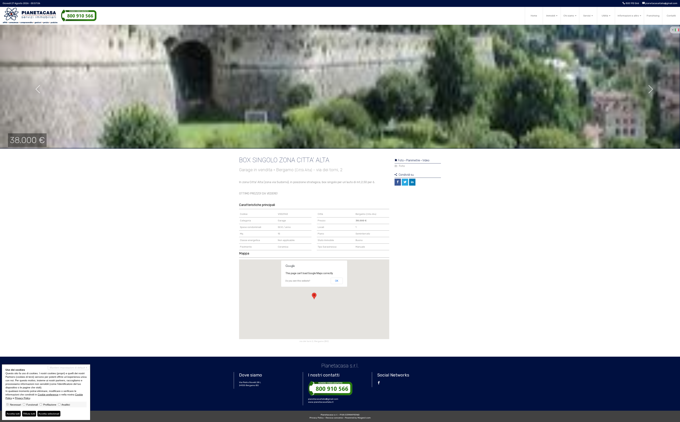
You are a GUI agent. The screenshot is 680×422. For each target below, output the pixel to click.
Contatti (671, 15)
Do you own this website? (297, 281)
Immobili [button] (551, 15)
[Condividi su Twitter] (405, 182)
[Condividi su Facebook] (398, 182)
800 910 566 (632, 3)
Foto (401, 166)
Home (534, 15)
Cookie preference (48, 394)
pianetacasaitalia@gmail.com (661, 3)
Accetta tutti (13, 413)
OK (336, 280)
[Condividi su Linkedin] (412, 182)
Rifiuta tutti (29, 413)
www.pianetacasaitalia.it (320, 402)
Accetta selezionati (48, 413)
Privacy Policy (317, 418)
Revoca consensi (334, 418)
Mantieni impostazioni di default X (68, 367)
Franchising (653, 15)
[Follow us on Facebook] (378, 383)
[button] (34, 87)
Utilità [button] (605, 15)
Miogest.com (364, 418)
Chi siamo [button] (569, 15)
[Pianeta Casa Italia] (30, 16)
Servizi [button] (587, 15)
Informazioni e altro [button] (628, 15)
